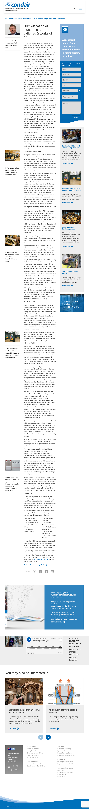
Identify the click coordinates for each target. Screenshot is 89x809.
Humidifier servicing (64, 748)
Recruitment (61, 774)
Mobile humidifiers (33, 757)
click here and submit (41, 559)
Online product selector (65, 761)
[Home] (6, 19)
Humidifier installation (64, 753)
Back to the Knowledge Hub (34, 565)
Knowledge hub (15, 18)
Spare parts (61, 751)
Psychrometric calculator (65, 764)
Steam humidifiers (33, 748)
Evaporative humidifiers (35, 753)
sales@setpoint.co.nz (14, 770)
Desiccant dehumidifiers (35, 764)
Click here (12, 728)
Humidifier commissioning (66, 755)
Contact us (61, 777)
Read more (66, 164)
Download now (56, 622)
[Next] (48, 737)
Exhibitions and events (65, 772)
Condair (17, 4)
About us (60, 770)
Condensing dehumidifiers (36, 766)
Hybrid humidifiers (33, 755)
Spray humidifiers (33, 751)
